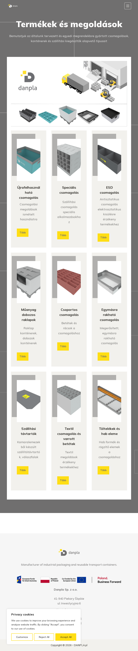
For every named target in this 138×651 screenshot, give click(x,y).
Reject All (44, 637)
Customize (22, 637)
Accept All (66, 637)
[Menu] (127, 6)
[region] (44, 626)
